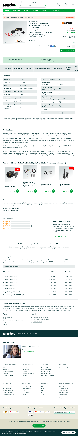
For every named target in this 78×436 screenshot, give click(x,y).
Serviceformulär (26, 398)
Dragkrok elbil (44, 367)
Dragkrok (7, 10)
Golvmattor (6, 373)
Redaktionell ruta (64, 392)
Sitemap (62, 396)
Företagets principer (8, 386)
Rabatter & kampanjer (9, 392)
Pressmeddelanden (8, 390)
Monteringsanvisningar (42, 68)
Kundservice (26, 383)
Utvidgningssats (28, 182)
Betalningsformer (26, 388)
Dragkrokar (25, 367)
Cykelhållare (16, 10)
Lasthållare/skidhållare (9, 371)
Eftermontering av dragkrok (47, 375)
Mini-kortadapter (10, 186)
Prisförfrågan (25, 396)
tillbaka (6, 14)
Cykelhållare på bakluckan (28, 373)
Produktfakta (18, 68)
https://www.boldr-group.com (41, 319)
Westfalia (43, 396)
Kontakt (24, 394)
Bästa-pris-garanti (27, 386)
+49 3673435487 (37, 322)
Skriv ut (33, 40)
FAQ (24, 390)
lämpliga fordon (68, 68)
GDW (42, 388)
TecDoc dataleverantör (9, 394)
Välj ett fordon (69, 17)
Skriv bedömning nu (60, 236)
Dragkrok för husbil (45, 371)
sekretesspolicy (22, 433)
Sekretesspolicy (63, 394)
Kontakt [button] (24, 2)
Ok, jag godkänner (68, 432)
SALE (5, 377)
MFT (42, 390)
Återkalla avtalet (39, 426)
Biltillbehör (56, 10)
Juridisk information (66, 383)
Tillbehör (29, 68)
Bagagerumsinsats (27, 377)
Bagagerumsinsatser (8, 375)
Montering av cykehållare (66, 367)
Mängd (68, 46)
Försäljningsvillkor (64, 388)
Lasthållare (35, 10)
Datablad (8, 68)
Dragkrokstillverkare (46, 373)
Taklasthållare (26, 369)
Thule (42, 394)
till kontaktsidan (29, 352)
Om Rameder (7, 383)
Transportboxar (45, 10)
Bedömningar (57, 68)
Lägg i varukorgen (68, 50)
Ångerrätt (62, 386)
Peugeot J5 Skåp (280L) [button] (11, 266)
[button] (66, 4)
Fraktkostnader (26, 392)
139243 (62, 99)
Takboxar (25, 10)
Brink (42, 386)
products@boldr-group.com (41, 317)
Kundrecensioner (64, 390)
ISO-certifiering (7, 388)
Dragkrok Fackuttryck (46, 369)
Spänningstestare (64, 184)
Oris (42, 392)
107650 (61, 84)
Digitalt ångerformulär (65, 398)
